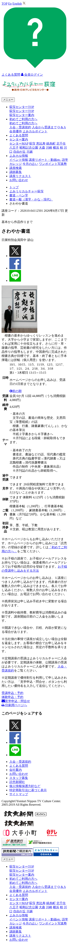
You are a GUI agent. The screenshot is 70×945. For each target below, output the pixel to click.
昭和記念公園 (28, 147)
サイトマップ (18, 794)
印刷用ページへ (15, 705)
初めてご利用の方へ (23, 123)
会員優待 (15, 131)
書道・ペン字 (18, 195)
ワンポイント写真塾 (53, 163)
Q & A (62, 127)
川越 (29, 151)
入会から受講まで (44, 127)
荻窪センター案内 (21, 115)
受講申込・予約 (12, 693)
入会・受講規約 (20, 127)
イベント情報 (18, 159)
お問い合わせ (18, 180)
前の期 (17, 391)
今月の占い (30, 163)
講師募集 (15, 172)
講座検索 (15, 168)
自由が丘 (19, 151)
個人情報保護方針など (24, 786)
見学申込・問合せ (17, 701)
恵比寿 (41, 143)
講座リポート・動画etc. (45, 159)
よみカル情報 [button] (18, 155)
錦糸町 (51, 143)
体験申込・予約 (12, 697)
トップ (14, 187)
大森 (42, 147)
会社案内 (15, 769)
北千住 (61, 143)
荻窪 (32, 143)
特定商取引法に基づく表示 (28, 790)
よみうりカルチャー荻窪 (26, 191)
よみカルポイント (35, 131)
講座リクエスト (20, 176)
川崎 (49, 147)
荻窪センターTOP (21, 111)
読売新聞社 (17, 782)
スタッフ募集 (18, 778)
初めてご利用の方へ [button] (23, 119)
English (17, 3)
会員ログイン (33, 74)
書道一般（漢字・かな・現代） (31, 199)
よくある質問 (18, 135)
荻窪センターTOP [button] (21, 107)
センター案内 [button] (18, 139)
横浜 (56, 147)
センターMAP (18, 143)
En (10, 3)
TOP (4, 3)
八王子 (14, 147)
